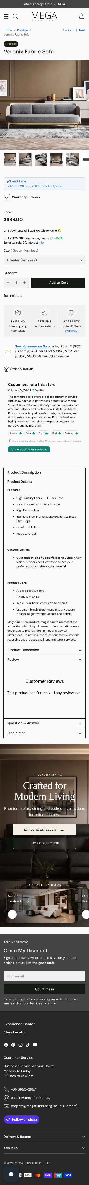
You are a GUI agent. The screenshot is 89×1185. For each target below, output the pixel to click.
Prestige (22, 30)
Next (82, 30)
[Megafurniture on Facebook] (6, 1045)
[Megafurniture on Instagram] (20, 1045)
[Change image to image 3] (41, 159)
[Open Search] (15, 16)
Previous (68, 30)
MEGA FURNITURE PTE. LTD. (33, 1163)
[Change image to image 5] (72, 159)
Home (8, 30)
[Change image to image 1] (10, 159)
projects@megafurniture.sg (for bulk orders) (44, 1106)
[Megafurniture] (44, 16)
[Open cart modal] (81, 16)
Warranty (71, 331)
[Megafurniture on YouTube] (35, 1045)
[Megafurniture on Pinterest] (13, 1045)
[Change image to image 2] (25, 159)
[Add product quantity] (24, 283)
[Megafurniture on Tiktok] (28, 1045)
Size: (21, 250)
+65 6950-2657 (23, 1089)
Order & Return (21, 369)
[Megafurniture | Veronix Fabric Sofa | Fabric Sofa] (44, 105)
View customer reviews (29, 449)
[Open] (11, 1174)
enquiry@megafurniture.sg (30, 1098)
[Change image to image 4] (56, 159)
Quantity (10, 273)
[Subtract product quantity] (8, 283)
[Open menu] (6, 16)
